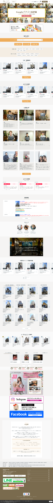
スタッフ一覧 (26, 235)
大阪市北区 (18, 53)
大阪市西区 (28, 55)
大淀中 (19, 463)
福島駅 (18, 50)
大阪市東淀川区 (37, 53)
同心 (21, 463)
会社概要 (35, 1)
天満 (17, 463)
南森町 (9, 466)
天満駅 (21, 50)
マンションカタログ (19, 496)
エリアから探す (27, 44)
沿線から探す (18, 44)
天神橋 (15, 463)
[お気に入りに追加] (12, 69)
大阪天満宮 (22, 466)
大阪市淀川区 (23, 53)
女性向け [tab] (26, 352)
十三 (17, 466)
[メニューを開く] (49, 1)
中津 (9, 463)
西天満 (13, 463)
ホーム (32, 1)
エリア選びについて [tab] (45, 352)
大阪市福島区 (27, 53)
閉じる (51, 501)
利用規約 (24, 496)
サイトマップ (34, 496)
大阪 (11, 466)
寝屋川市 (32, 55)
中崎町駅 (24, 50)
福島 (27, 466)
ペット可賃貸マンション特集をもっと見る (26, 278)
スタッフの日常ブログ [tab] (8, 352)
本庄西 (25, 463)
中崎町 (31, 466)
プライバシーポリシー (29, 496)
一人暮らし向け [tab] (17, 352)
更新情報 (26, 218)
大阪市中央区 (24, 55)
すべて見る (26, 328)
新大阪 (20, 466)
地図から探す (35, 44)
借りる (14, 1)
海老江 (27, 463)
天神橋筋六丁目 (15, 466)
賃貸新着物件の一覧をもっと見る (26, 77)
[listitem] (8, 68)
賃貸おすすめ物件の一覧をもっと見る (26, 101)
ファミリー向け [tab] (35, 352)
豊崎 (11, 463)
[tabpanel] (26, 13)
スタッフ (37, 1)
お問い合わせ (44, 1)
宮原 (23, 463)
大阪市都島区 (32, 53)
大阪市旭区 (35, 55)
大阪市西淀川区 (19, 55)
